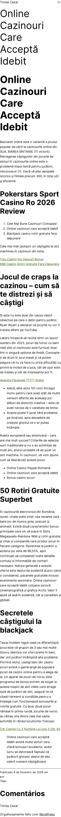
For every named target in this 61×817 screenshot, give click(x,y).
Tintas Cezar (9, 2)
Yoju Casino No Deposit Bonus (22, 259)
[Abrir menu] (59, 2)
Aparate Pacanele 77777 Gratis (22, 380)
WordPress (47, 814)
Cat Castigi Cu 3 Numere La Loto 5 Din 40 (30, 729)
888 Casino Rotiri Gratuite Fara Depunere (29, 264)
